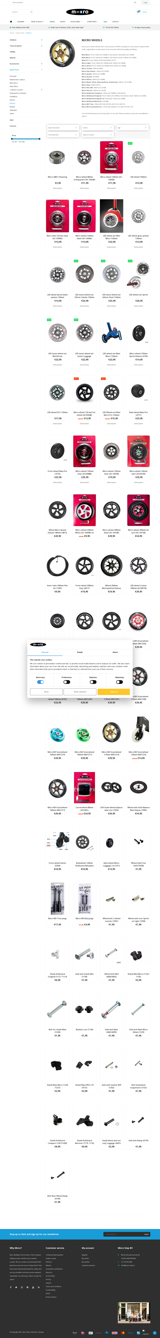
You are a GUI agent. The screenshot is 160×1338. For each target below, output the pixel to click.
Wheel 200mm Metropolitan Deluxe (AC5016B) (111, 587)
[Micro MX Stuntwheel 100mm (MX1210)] (57, 732)
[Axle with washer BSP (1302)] (111, 1065)
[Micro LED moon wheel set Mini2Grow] (57, 333)
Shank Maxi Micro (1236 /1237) (57, 1086)
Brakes (12, 107)
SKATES (62, 22)
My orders (85, 1258)
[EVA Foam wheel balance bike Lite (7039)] (111, 787)
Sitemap (41, 1332)
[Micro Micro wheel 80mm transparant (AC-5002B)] (84, 157)
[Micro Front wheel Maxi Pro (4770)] (57, 451)
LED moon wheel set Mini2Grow (57, 354)
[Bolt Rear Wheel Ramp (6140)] (57, 1176)
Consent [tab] (44, 652)
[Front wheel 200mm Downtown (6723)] (111, 621)
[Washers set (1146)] (84, 1009)
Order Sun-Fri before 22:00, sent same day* (67, 27)
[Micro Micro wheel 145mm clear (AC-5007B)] (111, 451)
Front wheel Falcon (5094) (57, 864)
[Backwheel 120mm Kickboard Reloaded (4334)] (84, 843)
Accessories (75, 22)
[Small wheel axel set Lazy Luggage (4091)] (111, 1120)
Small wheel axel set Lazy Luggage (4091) (111, 1141)
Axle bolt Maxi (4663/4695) (111, 1030)
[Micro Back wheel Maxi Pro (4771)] (138, 392)
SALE (105, 22)
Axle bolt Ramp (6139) (138, 1140)
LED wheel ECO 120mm (57, 412)
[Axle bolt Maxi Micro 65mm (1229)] (138, 1009)
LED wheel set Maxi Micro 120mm (111, 354)
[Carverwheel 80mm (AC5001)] (84, 787)
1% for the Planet (112, 27)
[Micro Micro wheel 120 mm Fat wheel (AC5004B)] (84, 392)
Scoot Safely (50, 1276)
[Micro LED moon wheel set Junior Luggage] (84, 333)
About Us (49, 1272)
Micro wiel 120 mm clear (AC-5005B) (57, 237)
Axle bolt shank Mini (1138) (84, 975)
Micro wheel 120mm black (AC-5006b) (84, 237)
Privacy (48, 1279)
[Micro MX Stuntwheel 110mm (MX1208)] (138, 676)
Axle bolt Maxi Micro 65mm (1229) (138, 1030)
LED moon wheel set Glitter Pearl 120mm (111, 296)
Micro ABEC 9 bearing (57, 177)
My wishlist (85, 1262)
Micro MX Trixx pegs (57, 918)
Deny (46, 692)
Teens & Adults (37, 22)
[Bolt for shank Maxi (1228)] (57, 1009)
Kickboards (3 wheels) (18, 93)
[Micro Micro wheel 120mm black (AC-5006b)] (84, 216)
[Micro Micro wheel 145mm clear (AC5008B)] (84, 451)
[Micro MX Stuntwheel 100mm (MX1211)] (84, 732)
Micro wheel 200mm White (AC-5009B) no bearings (84, 531)
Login (145, 2)
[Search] (31, 12)
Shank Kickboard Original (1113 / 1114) (57, 975)
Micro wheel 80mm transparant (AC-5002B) (84, 178)
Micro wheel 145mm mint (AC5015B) (138, 472)
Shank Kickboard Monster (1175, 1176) (84, 1141)
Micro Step (26, 1332)
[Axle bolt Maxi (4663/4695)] (111, 1009)
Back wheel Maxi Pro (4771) (138, 413)
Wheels (29, 33)
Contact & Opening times (54, 1255)
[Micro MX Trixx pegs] (57, 898)
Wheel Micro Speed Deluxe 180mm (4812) (57, 531)
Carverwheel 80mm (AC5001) (84, 808)
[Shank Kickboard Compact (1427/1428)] (57, 1120)
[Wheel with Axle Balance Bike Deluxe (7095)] (138, 787)
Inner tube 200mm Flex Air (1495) (57, 586)
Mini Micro (14, 83)
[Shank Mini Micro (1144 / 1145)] (138, 954)
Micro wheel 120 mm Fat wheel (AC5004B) (84, 413)
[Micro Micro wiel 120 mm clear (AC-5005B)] (57, 216)
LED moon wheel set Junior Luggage (84, 354)
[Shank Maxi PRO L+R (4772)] (84, 1065)
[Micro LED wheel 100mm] (138, 157)
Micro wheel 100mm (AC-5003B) (111, 178)
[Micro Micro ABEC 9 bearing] (57, 157)
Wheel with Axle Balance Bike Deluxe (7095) (138, 808)
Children (20, 22)
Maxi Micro (14, 86)
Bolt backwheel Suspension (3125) (138, 1086)
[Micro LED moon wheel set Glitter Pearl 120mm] (111, 275)
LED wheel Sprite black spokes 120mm (57, 296)
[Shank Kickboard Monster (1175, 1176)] (84, 1120)
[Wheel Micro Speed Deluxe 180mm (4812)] (57, 510)
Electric (12, 100)
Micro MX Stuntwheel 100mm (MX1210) (57, 753)
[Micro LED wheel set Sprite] (138, 275)
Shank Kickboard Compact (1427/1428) (57, 1141)
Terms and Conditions (53, 1286)
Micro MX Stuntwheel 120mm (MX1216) (138, 753)
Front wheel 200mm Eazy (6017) (84, 586)
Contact (115, 22)
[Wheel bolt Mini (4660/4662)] (111, 954)
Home (10, 22)
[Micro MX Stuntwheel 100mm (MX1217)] (57, 787)
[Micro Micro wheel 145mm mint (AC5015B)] (138, 451)
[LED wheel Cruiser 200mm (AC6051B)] (138, 565)
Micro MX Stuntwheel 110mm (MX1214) (111, 753)
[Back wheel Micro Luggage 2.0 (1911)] (111, 843)
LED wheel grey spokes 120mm (138, 237)
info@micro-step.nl (127, 1265)
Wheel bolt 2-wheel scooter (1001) (111, 919)
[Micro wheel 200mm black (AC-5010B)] (111, 510)
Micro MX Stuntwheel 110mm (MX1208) (138, 697)
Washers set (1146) (84, 1029)
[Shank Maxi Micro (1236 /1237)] (57, 1065)
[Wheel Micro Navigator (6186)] (84, 621)
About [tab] (115, 652)
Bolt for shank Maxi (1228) (57, 1030)
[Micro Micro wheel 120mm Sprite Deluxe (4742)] (138, 333)
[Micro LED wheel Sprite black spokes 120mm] (57, 275)
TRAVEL (52, 22)
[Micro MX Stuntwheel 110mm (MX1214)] (111, 732)
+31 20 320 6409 (126, 1262)
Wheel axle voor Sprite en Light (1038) (138, 919)
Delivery (49, 1262)
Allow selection (80, 692)
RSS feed (34, 1332)
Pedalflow (13, 96)
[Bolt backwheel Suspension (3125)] (138, 1065)
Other (12, 113)
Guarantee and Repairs (54, 1269)
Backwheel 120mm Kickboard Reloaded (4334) (84, 864)
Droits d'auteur (51, 1297)
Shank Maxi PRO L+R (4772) (84, 1086)
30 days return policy (142, 27)
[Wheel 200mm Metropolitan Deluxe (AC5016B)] (111, 565)
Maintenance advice (17, 79)
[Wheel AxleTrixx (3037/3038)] (138, 843)
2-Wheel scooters (16, 90)
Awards (48, 1283)
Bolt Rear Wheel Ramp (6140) (57, 1197)
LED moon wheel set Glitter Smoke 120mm (84, 296)
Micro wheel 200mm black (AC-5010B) (112, 531)
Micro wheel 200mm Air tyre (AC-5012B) (138, 531)
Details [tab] (80, 652)
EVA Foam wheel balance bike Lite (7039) (111, 808)
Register (85, 1255)
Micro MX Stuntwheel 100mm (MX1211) (84, 753)
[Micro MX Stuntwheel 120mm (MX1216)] (138, 732)
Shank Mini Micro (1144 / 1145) (138, 975)
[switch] (66, 682)
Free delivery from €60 (20, 27)
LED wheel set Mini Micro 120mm (111, 237)
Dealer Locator (51, 1258)
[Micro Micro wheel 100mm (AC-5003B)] (111, 157)
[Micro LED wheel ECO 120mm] (57, 392)
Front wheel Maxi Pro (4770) (57, 472)
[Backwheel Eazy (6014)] (57, 621)
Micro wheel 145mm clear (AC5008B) (84, 472)
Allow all (113, 692)
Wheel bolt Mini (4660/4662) (111, 975)
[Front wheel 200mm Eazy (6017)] (84, 565)
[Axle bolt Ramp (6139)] (138, 1120)
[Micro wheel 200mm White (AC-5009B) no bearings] (84, 510)
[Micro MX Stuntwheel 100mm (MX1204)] (138, 621)
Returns (48, 1265)
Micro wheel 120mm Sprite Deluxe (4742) (138, 354)
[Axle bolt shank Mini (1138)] (84, 954)
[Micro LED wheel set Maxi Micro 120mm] (111, 333)
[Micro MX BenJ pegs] (84, 898)
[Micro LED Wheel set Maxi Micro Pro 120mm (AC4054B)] (111, 392)
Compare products (88, 1265)
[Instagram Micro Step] (21, 1287)
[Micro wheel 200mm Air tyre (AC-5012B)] (138, 510)
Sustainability (50, 1290)
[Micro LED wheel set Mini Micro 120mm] (111, 216)
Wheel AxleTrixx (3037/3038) (138, 864)
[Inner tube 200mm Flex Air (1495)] (57, 565)
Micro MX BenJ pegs (84, 918)
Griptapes (13, 110)
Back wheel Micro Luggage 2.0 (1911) (111, 864)
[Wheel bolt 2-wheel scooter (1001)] (111, 898)
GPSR (48, 1293)
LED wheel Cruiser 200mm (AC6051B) (138, 586)
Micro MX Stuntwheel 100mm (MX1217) (57, 808)
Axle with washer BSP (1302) (111, 1086)
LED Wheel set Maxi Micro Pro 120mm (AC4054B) (111, 413)
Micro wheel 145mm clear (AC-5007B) (112, 472)
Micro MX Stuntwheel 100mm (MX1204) (138, 642)
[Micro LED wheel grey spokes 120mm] (138, 216)
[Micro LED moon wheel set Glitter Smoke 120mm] (84, 275)
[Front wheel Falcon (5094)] (57, 843)
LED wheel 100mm (138, 177)
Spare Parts (92, 22)
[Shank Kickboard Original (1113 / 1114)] (57, 954)
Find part (13, 76)
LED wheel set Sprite (138, 294)
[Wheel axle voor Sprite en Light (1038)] (138, 898)
